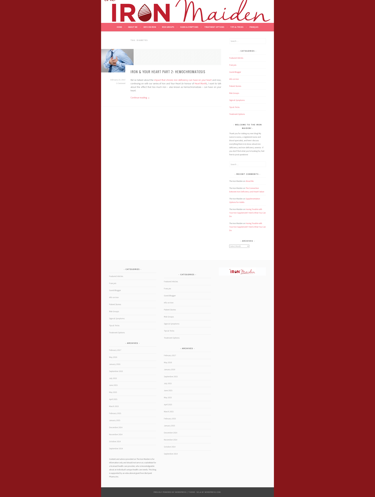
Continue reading (140, 97)
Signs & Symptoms (189, 27)
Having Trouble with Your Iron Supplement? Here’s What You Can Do (247, 213)
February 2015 (115, 413)
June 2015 (113, 385)
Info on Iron (149, 27)
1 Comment (120, 83)
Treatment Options (214, 27)
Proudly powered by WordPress (170, 492)
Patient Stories (235, 86)
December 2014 (115, 427)
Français (253, 27)
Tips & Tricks (236, 27)
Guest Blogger (235, 72)
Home (119, 27)
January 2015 (114, 420)
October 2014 (115, 441)
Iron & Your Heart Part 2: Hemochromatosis (168, 71)
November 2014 (115, 434)
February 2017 (115, 350)
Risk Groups (168, 27)
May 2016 (113, 357)
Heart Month (201, 83)
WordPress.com (213, 492)
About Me (132, 27)
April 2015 (113, 399)
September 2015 (116, 371)
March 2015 (114, 406)
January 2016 (114, 364)
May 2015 (113, 392)
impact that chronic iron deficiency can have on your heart (183, 79)
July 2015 (113, 378)
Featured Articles (236, 58)
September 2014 (116, 448)
